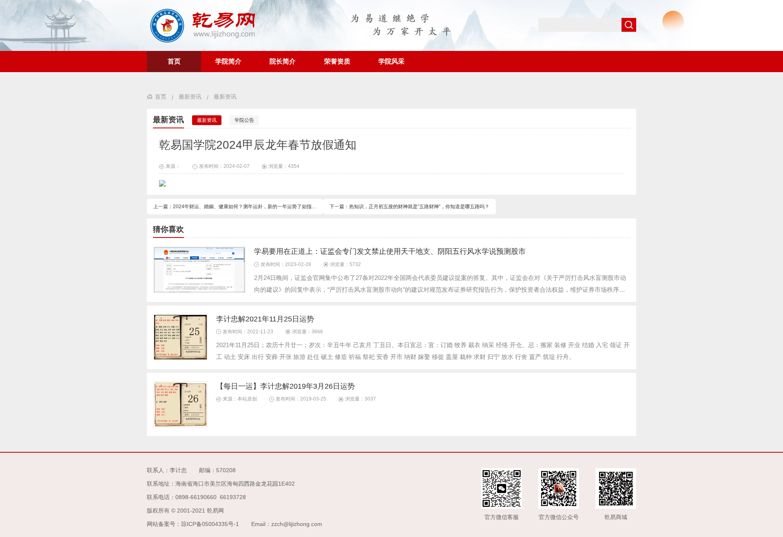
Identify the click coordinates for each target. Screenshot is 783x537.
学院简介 (228, 61)
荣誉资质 (337, 61)
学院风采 (391, 61)
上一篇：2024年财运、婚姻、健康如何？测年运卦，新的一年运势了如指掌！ (237, 206)
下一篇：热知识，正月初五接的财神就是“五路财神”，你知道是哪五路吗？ (409, 206)
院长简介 (283, 61)
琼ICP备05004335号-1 (210, 524)
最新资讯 (190, 96)
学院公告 (244, 120)
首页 (174, 61)
